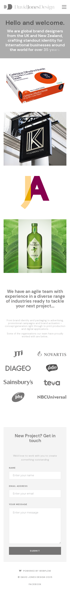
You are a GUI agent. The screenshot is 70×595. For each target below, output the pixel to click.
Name (12, 467)
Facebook (35, 584)
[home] (32, 7)
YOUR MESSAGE (18, 504)
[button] (64, 7)
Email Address (18, 486)
